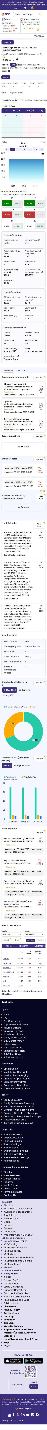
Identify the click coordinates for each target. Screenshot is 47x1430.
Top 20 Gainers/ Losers (16, 1024)
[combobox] (25, 14)
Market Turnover (22, 2)
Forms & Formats (13, 1191)
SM (13, 64)
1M (24, 149)
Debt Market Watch (14, 1050)
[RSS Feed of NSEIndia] (37, 1415)
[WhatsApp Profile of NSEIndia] (9, 1415)
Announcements (13, 1134)
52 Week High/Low (13, 1031)
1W (18, 149)
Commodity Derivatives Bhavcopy (22, 1116)
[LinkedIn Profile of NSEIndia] (23, 1415)
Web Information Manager (18, 1234)
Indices (8, 1276)
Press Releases (31, 5)
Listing (7, 1014)
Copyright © (9, 1399)
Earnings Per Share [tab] (22, 765)
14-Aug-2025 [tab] (8, 695)
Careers (8, 1228)
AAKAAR (6, 976)
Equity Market (11, 1273)
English (16, 8)
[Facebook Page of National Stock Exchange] (13, 1415)
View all (8, 1267)
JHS (4, 981)
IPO (36, 2)
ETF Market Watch (13, 1047)
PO (7, 149)
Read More (8, 392)
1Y (29, 149)
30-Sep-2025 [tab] (25, 690)
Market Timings (12, 1178)
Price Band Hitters (13, 1034)
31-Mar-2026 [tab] (10, 690)
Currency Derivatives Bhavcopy (21, 1113)
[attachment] (41, 388)
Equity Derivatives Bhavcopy (19, 1103)
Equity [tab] (5, 77)
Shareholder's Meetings (16, 1157)
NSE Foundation (12, 1250)
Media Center (11, 1185)
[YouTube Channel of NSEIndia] (27, 1415)
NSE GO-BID (17, 1384)
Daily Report (6, 5)
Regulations (10, 1215)
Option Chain (11, 2)
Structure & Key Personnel (18, 1208)
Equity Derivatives (13, 1286)
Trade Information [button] (10, 100)
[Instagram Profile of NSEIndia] (32, 1415)
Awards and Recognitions (18, 1211)
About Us (8, 1205)
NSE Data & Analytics (15, 1247)
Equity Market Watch (15, 1037)
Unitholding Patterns (15, 1154)
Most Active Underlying (16, 1075)
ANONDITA (7, 968)
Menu (37, 36)
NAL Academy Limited (15, 1241)
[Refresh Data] (4, 56)
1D (12, 149)
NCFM (33, 1386)
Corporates (22, 5)
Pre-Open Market (13, 1021)
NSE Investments (13, 1264)
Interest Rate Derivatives (17, 1088)
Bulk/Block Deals (12, 1054)
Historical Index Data (15, 1119)
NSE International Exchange (18, 1257)
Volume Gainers (12, 1027)
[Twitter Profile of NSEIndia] (18, 1415)
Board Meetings (12, 1144)
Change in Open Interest (17, 1078)
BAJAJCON (7, 963)
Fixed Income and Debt (16, 1299)
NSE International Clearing (18, 1260)
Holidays (14, 5)
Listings (31, 2)
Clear (17, 940)
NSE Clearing (11, 1244)
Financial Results (13, 1141)
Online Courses (12, 1188)
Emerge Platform (13, 1280)
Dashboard (8, 370)
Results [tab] (7, 765)
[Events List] (32, 7)
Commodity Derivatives (16, 1085)
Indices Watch (11, 1044)
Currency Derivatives (15, 1081)
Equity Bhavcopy (13, 1099)
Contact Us (41, 5)
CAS (4, 2)
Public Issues (11, 1303)
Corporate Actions (14, 1137)
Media (7, 1221)
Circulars (41, 2)
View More (39, 378)
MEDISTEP (7, 42)
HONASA (6, 959)
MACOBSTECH (8, 972)
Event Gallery (11, 1218)
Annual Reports (12, 1147)
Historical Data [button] (26, 100)
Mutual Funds (11, 1283)
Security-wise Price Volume (18, 1106)
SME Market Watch (14, 1040)
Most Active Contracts (16, 1072)
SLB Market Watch (13, 1057)
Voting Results (11, 1160)
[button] (11, 31)
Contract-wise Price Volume (19, 1109)
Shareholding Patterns (16, 1150)
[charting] (41, 149)
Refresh (6, 940)
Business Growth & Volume (18, 1123)
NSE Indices (10, 1254)
